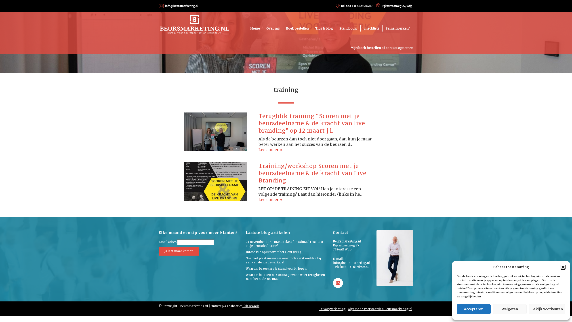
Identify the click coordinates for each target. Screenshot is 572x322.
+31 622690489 (356, 6)
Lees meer (269, 149)
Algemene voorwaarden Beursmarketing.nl (380, 309)
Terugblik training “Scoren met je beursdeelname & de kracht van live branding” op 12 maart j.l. (312, 123)
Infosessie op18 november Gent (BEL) (273, 252)
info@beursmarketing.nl (181, 6)
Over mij (273, 28)
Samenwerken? (398, 28)
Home (255, 28)
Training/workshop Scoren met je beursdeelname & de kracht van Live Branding (312, 173)
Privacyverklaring (332, 309)
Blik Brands (250, 306)
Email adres (168, 242)
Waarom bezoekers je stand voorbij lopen (276, 269)
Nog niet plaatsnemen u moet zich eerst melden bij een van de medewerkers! (283, 260)
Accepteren (473, 309)
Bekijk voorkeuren (547, 309)
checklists (371, 28)
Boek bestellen (297, 28)
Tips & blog (324, 28)
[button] (563, 267)
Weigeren (510, 309)
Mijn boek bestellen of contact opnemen (382, 48)
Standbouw (348, 28)
